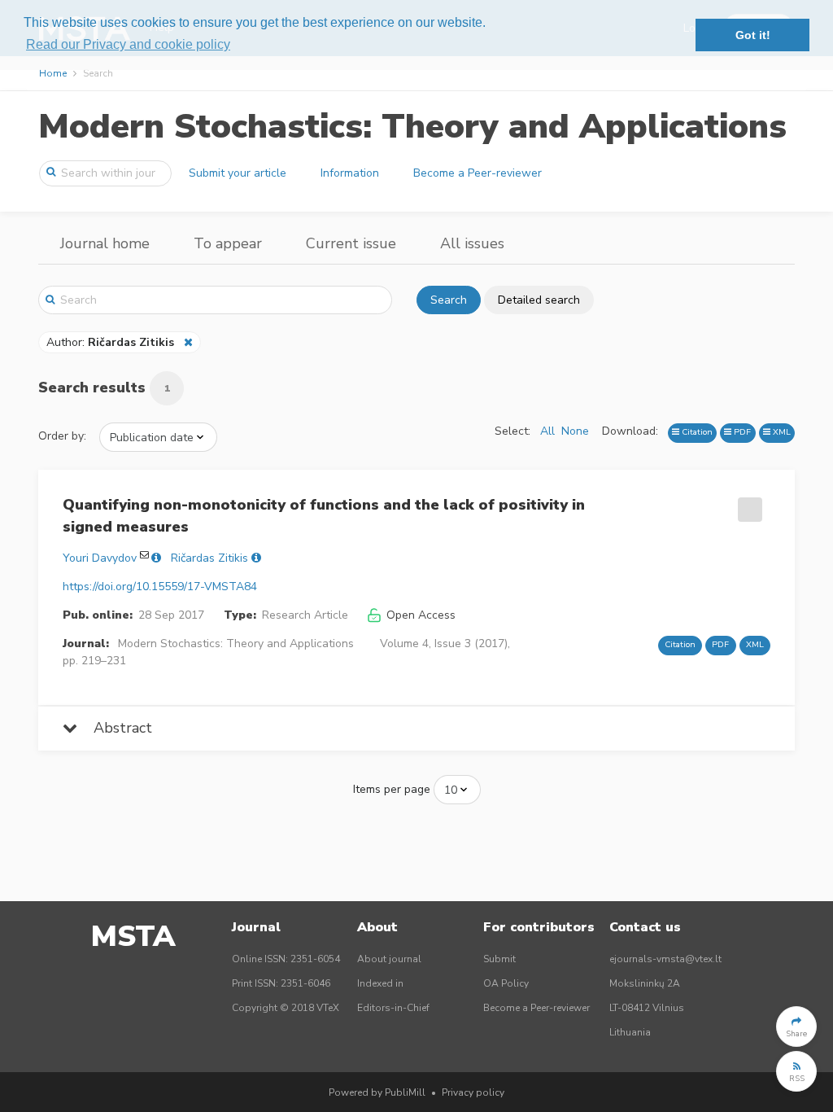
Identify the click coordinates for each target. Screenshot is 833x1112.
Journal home (105, 243)
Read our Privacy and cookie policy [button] (128, 44)
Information (350, 173)
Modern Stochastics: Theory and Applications (412, 126)
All (547, 431)
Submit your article (237, 173)
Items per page (391, 789)
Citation (696, 432)
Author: (110, 342)
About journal (389, 958)
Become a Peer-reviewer (477, 173)
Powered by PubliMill (377, 1092)
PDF (741, 432)
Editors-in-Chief (393, 1007)
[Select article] (747, 504)
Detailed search (539, 300)
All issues (472, 243)
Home (53, 73)
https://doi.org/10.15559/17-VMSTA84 (160, 586)
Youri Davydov (100, 558)
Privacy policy (473, 1092)
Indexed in (380, 983)
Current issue (351, 243)
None (575, 431)
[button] (796, 1026)
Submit (499, 958)
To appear (228, 243)
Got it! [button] (752, 35)
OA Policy (506, 983)
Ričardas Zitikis (209, 558)
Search (448, 300)
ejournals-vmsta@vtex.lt (665, 958)
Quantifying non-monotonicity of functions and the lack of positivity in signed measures (324, 515)
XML (780, 432)
